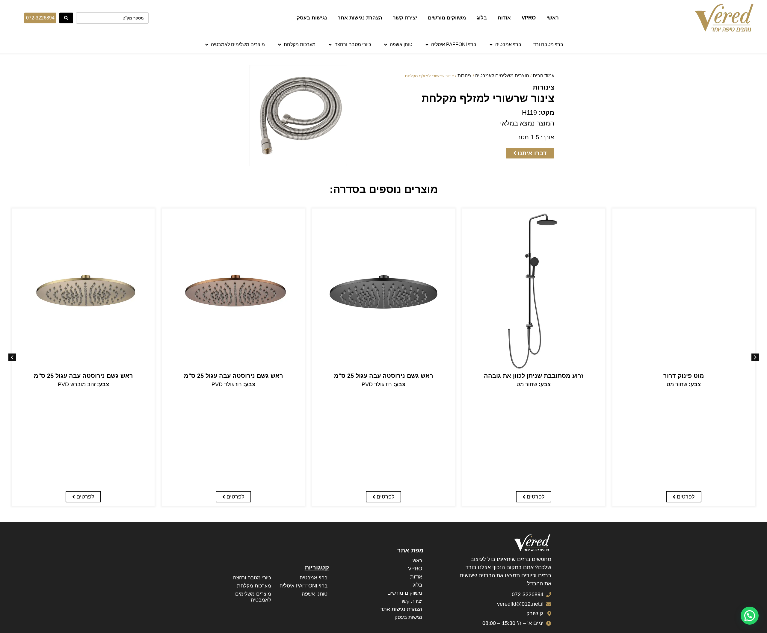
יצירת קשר (405, 18)
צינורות (465, 75)
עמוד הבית (543, 75)
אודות (504, 18)
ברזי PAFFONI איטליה (303, 586)
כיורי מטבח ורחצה (252, 578)
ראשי (552, 18)
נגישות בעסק (312, 18)
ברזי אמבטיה (313, 578)
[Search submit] (66, 18)
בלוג (482, 18)
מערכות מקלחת (254, 586)
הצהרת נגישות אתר (360, 18)
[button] (504, 45)
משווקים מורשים (447, 18)
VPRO (529, 18)
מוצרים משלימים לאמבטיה (502, 75)
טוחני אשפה (314, 594)
